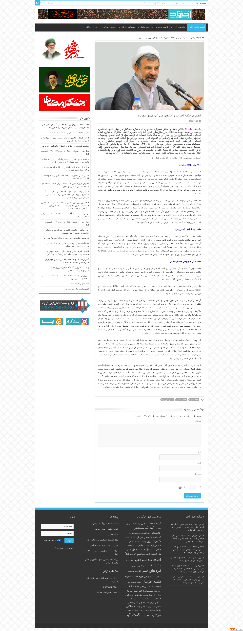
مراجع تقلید (150, 602)
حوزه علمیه (138, 577)
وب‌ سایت (197, 474)
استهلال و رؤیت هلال (143, 550)
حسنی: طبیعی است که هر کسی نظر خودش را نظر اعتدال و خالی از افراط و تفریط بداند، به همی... (188, 538)
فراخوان (151, 595)
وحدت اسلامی (133, 606)
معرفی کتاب (139, 602)
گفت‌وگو (133, 615)
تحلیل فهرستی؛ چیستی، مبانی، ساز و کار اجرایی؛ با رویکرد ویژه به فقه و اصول (66, 245)
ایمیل (198, 463)
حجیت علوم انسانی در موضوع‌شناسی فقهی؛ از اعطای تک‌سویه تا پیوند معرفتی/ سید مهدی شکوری (65, 161)
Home (199, 38)
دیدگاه (197, 421)
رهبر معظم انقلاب (135, 587)
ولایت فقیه (155, 610)
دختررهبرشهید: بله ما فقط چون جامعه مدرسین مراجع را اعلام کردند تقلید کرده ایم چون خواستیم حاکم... (187, 568)
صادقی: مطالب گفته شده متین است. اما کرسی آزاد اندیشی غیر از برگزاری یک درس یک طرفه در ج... (187, 549)
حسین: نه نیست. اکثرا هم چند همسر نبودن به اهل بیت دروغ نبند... (187, 559)
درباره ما (176, 3)
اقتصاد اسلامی (150, 554)
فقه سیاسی (130, 595)
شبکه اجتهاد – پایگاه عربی (106, 529)
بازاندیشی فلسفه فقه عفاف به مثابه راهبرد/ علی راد (66, 238)
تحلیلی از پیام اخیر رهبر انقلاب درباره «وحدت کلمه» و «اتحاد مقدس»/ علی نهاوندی (65, 185)
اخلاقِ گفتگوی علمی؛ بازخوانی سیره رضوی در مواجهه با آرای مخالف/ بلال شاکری (65, 139)
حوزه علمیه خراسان (143, 579)
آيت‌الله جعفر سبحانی (151, 523)
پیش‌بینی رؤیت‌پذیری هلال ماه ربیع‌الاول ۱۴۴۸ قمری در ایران (65, 153)
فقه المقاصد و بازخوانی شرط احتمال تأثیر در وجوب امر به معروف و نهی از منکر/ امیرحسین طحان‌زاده (65, 126)
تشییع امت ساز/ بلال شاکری (76, 289)
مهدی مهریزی (167, 399)
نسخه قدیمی (166, 3)
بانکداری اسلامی (152, 566)
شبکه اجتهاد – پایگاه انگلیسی (105, 523)
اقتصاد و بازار (163, 27)
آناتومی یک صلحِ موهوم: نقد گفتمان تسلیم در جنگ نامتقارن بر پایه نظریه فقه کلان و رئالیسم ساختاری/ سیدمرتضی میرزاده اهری (66, 194)
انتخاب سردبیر (147, 560)
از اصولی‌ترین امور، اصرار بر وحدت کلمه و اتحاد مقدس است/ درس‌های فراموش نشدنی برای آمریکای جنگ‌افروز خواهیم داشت (65, 205)
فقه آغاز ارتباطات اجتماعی (78, 284)
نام (199, 452)
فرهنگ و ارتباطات (128, 27)
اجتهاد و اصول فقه (197, 27)
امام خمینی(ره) (133, 554)
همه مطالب (146, 3)
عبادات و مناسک (146, 27)
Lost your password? (64, 548)
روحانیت (157, 591)
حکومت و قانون (179, 27)
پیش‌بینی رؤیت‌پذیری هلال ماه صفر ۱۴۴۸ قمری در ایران (67, 223)
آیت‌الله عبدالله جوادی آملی (150, 537)
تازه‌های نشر (151, 571)
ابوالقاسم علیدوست (143, 546)
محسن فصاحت (148, 598)
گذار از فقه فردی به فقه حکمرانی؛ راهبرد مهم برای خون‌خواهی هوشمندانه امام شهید (67, 261)
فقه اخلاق (194, 399)
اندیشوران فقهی (91, 27)
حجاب (158, 577)
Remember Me (51, 540)
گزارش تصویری (149, 615)
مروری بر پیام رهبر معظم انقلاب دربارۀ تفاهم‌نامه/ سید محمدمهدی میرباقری (65, 277)
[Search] (37, 2)
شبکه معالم (113, 534)
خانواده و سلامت (109, 27)
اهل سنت (129, 560)
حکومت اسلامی (153, 587)
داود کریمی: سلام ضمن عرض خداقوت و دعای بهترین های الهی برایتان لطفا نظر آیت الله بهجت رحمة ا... (187, 580)
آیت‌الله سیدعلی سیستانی (139, 533)
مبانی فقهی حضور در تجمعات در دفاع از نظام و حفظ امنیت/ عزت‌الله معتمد (66, 177)
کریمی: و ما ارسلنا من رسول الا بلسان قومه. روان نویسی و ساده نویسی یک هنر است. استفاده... (187, 527)
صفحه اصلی (187, 3)
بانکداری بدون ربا (137, 565)
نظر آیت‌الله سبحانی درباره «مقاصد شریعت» (69, 133)
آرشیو (157, 3)
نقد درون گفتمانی (148, 606)
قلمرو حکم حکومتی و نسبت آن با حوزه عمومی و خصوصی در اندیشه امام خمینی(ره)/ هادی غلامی (67, 253)
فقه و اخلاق (181, 399)
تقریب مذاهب (134, 571)
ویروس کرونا (144, 610)
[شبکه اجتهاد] (121, 14)
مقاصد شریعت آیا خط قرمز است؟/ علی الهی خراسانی (65, 146)
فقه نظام (158, 599)
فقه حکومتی (141, 595)
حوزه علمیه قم (134, 582)
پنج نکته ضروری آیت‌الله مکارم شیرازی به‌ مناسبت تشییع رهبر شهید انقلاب (67, 269)
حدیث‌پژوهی (149, 577)
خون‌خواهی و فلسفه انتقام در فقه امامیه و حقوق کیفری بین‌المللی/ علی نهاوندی (67, 231)
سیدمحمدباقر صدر (143, 591)
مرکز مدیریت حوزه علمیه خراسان (104, 545)
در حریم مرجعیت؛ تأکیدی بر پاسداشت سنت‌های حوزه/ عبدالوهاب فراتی (65, 215)
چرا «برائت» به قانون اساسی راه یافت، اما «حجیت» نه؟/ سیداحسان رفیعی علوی (66, 169)
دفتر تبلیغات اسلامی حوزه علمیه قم (102, 540)
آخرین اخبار (189, 38)
